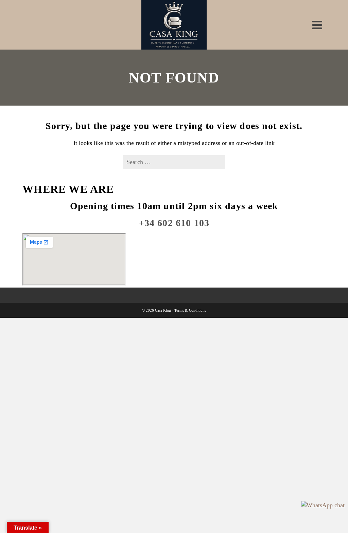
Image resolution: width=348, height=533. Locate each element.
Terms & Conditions (190, 310)
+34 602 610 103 (174, 223)
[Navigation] (317, 25)
